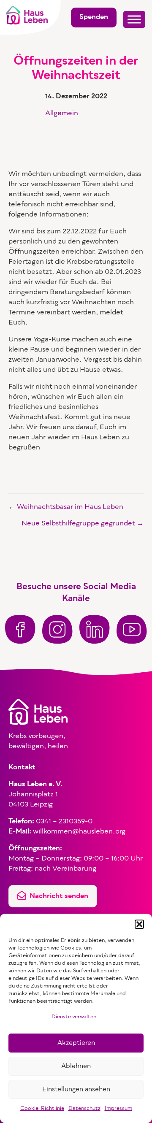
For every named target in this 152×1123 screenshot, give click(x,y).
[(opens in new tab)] (20, 629)
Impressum (118, 1108)
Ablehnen (76, 1066)
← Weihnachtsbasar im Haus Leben (65, 507)
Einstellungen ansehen (76, 1090)
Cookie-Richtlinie (42, 1108)
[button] (139, 924)
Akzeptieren (76, 1043)
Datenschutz (84, 1108)
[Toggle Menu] (134, 19)
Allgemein (61, 113)
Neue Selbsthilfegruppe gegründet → (83, 524)
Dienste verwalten (74, 1017)
